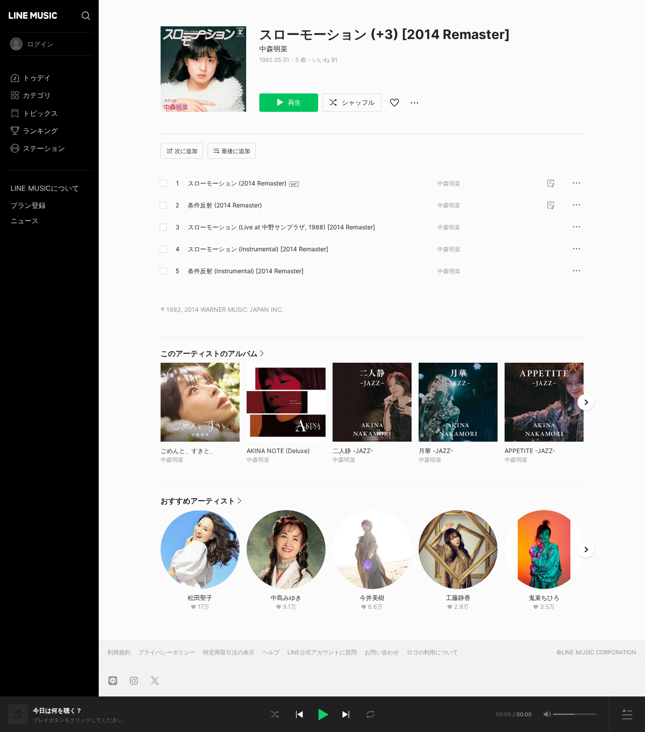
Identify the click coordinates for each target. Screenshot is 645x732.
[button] (322, 714)
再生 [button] (293, 102)
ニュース (25, 220)
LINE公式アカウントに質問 (322, 652)
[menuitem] (49, 78)
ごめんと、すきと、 (200, 450)
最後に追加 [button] (236, 150)
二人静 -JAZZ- (371, 450)
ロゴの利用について (432, 652)
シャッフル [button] (357, 102)
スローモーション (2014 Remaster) (237, 183)
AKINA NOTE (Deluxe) (286, 450)
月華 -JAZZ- (454, 450)
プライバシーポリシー (166, 652)
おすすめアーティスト (201, 503)
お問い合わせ (382, 652)
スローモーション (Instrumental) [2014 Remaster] (258, 249)
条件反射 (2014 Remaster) (225, 205)
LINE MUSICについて (45, 188)
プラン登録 (28, 205)
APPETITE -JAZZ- (544, 450)
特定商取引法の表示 (228, 652)
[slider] (564, 714)
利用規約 (119, 652)
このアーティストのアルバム (212, 356)
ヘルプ (271, 652)
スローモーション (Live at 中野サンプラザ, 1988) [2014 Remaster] (281, 227)
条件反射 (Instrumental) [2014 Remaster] (246, 271)
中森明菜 (273, 48)
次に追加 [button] (186, 150)
